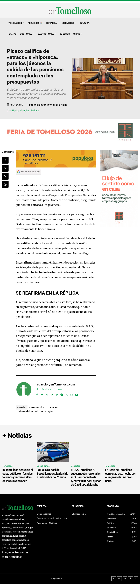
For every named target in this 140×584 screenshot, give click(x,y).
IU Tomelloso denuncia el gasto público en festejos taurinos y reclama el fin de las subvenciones (17, 475)
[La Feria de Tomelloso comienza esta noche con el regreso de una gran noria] (121, 452)
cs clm (54, 407)
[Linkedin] (52, 394)
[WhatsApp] (5, 184)
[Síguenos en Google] (28, 177)
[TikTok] (130, 578)
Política (35, 110)
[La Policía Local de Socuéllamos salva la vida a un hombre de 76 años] (53, 452)
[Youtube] (76, 394)
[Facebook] (5, 160)
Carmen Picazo (38, 407)
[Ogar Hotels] (119, 226)
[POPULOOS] (56, 166)
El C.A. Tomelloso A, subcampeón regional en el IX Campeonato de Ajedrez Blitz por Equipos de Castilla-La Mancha (86, 477)
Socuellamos (43, 465)
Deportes (75, 465)
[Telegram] (61, 394)
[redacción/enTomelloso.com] (24, 389)
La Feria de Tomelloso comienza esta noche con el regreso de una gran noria (120, 475)
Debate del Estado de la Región (35, 411)
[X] (5, 168)
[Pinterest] (5, 176)
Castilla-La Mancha (18, 110)
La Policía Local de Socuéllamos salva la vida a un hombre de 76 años (52, 473)
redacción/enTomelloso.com (48, 104)
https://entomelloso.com (49, 389)
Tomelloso (7, 465)
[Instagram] (47, 394)
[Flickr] (42, 394)
